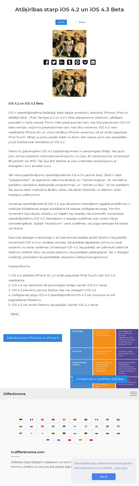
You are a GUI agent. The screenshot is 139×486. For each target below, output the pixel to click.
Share (82, 22)
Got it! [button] (103, 476)
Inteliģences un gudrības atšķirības (100, 379)
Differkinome (14, 394)
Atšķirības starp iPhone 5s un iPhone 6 (33, 338)
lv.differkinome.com (27, 452)
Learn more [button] (120, 468)
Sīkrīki (61, 22)
